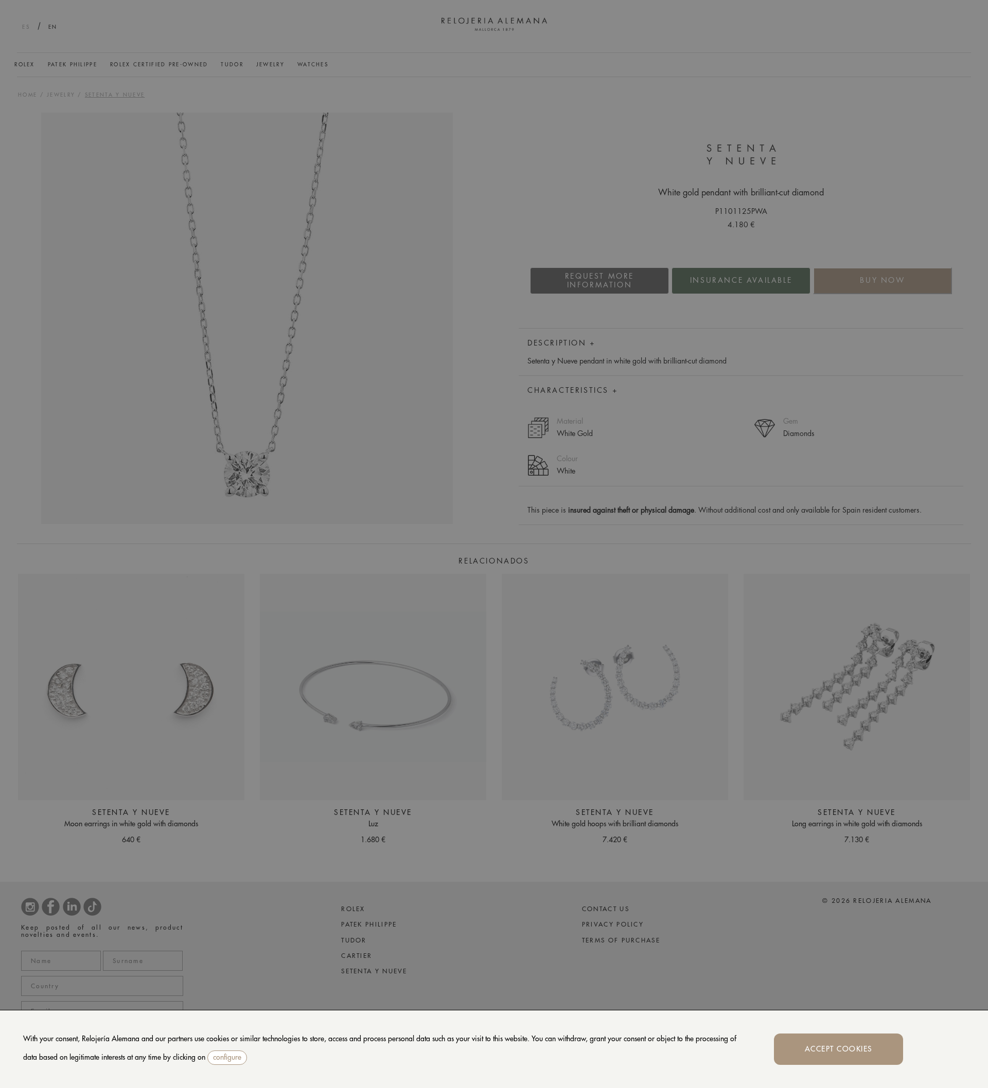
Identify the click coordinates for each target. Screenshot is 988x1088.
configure (227, 1057)
